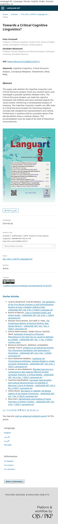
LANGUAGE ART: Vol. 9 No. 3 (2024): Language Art (30, 310)
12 (28, 410)
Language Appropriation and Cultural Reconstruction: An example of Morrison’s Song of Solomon (30, 383)
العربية (6, 441)
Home (5, 14)
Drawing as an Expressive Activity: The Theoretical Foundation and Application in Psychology (31, 350)
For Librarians (9, 469)
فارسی (7, 436)
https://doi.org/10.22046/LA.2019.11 (23, 61)
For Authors (9, 465)
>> (38, 410)
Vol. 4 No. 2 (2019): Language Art (34, 14)
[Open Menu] (2, 8)
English (7, 432)
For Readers (9, 461)
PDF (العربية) (11, 210)
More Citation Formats (14, 246)
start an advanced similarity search (31, 416)
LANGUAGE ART (13, 8)
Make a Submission (14, 481)
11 (25, 410)
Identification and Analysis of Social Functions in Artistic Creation (29, 400)
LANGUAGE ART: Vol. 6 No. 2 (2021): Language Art (31, 386)
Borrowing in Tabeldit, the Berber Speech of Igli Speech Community (29, 392)
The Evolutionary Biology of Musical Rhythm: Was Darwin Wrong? (29, 323)
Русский (7, 445)
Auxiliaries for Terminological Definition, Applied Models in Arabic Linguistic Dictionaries (31, 361)
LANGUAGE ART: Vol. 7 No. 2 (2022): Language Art (31, 395)
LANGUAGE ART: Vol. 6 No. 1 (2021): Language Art (31, 376)
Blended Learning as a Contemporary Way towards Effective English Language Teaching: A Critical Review (30, 372)
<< (4, 410)
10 (23, 410)
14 (33, 410)
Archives (14, 14)
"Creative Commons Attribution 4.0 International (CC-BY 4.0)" (27, 285)
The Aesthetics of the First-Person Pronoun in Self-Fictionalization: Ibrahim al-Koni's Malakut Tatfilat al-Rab (31, 304)
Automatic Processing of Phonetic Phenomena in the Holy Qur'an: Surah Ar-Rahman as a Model (30, 337)
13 (31, 410)
